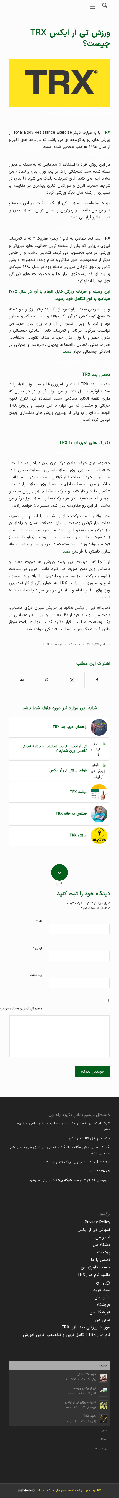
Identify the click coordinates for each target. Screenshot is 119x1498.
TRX (68, 112)
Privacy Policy (97, 1222)
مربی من (102, 1320)
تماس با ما (100, 1260)
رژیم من (103, 1282)
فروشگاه (103, 1305)
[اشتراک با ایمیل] (21, 680)
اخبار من (102, 1237)
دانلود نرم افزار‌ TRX (93, 1275)
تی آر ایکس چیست (84, 1388)
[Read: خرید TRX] (103, 1419)
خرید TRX (89, 1416)
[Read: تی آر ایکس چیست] (103, 1392)
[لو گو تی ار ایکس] (59, 83)
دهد (66, 551)
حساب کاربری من (95, 1267)
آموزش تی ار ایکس (93, 1230)
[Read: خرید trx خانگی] (103, 1378)
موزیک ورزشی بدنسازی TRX (85, 1327)
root (48, 644)
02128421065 (100, 1171)
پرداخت (103, 1252)
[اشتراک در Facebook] (97, 680)
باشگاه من (101, 1245)
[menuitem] (94, 7)
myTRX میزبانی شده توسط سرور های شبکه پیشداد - (59, 1490)
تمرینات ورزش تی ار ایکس (80, 1402)
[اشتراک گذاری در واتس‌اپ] (46, 680)
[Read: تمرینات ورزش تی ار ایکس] (103, 1405)
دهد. (67, 352)
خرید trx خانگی (86, 1374)
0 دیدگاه (74, 644)
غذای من (102, 1297)
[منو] (94, 7)
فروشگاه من (100, 1312)
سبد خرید (101, 1290)
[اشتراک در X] (72, 680)
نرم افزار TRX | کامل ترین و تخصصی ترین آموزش (66, 1335)
